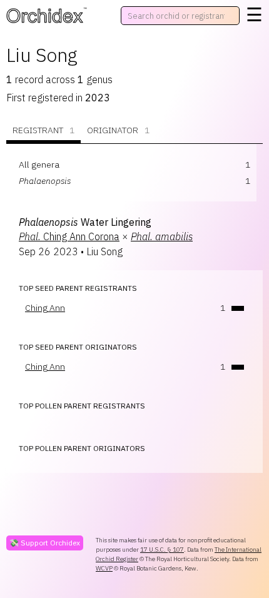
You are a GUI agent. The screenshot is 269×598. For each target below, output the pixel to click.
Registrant (43, 130)
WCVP (104, 568)
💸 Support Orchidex (44, 542)
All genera (39, 164)
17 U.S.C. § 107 (162, 549)
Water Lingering (85, 222)
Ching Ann (45, 307)
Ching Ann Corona (69, 236)
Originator (118, 130)
